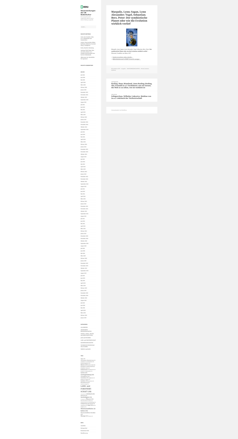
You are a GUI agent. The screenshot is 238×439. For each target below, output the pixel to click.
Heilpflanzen (92, 377)
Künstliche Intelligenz (85, 384)
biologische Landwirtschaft (88, 366)
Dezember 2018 (84, 293)
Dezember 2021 (84, 206)
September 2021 (84, 213)
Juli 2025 (83, 104)
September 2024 (84, 129)
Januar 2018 (83, 317)
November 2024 (84, 124)
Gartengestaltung (87, 375)
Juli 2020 (83, 248)
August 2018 (83, 300)
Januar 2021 (83, 233)
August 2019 (83, 273)
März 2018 (83, 313)
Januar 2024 (83, 146)
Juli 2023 (83, 159)
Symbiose (113, 70)
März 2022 (83, 199)
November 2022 (84, 179)
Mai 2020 (83, 253)
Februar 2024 (84, 144)
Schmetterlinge (92, 402)
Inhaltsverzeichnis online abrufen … (123, 57)
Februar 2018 (84, 315)
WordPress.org (84, 433)
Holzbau (83, 379)
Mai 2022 (83, 194)
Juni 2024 (83, 134)
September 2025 (84, 99)
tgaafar (124, 68)
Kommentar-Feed (85, 430)
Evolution (146, 68)
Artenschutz (90, 361)
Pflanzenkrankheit (85, 400)
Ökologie (84, 416)
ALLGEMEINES (84, 327)
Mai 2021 (83, 223)
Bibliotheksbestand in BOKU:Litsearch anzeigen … (127, 59)
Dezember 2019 (84, 263)
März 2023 (83, 169)
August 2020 (83, 246)
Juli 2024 (83, 132)
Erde (143, 68)
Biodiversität (91, 365)
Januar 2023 (83, 174)
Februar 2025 (84, 117)
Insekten (84, 381)
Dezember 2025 (84, 92)
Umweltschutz (84, 405)
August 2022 (83, 186)
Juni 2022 (83, 191)
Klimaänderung (85, 382)
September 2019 (84, 270)
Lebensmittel (83, 394)
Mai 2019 (83, 280)
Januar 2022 (83, 203)
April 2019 (83, 283)
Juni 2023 (83, 161)
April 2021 (83, 226)
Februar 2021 (84, 231)
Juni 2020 (83, 251)
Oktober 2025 (84, 97)
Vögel (90, 405)
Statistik (92, 403)
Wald (94, 405)
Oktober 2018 (84, 298)
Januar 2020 (83, 260)
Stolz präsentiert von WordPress (119, 110)
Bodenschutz (92, 369)
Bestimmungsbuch (85, 363)
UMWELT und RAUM (85, 349)
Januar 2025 (83, 119)
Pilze (91, 400)
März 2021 (83, 228)
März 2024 (83, 142)
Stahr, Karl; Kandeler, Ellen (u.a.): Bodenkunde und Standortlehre (87, 38)
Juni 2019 (83, 278)
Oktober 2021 (84, 211)
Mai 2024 (83, 137)
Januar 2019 (83, 290)
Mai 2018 (83, 308)
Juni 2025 (83, 107)
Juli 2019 (83, 275)
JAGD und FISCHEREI (86, 337)
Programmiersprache (85, 402)
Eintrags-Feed (84, 428)
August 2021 (83, 216)
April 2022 (83, 196)
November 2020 (84, 238)
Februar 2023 (84, 171)
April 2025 (83, 112)
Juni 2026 (83, 77)
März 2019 (83, 285)
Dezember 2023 (84, 149)
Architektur (84, 361)
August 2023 (83, 156)
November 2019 (84, 265)
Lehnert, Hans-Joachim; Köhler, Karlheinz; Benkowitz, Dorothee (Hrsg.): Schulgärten (88, 44)
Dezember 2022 (84, 176)
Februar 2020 (84, 258)
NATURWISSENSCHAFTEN (87, 342)
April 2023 (83, 166)
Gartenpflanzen (85, 376)
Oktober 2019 (84, 268)
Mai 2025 (83, 109)
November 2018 (84, 295)
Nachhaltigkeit (86, 397)
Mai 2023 (83, 164)
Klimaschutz (91, 381)
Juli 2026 (83, 75)
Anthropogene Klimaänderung (88, 360)
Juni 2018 (83, 305)
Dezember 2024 (84, 122)
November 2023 (84, 151)
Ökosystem (90, 416)
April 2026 (83, 82)
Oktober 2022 (84, 181)
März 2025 (83, 114)
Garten (84, 373)
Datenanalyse (89, 371)
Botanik (83, 371)
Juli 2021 (83, 218)
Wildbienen (83, 406)
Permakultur (83, 399)
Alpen (83, 358)
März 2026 (83, 85)
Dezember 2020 (84, 236)
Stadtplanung (85, 403)
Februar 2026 (84, 87)
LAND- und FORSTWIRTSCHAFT (88, 340)
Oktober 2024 (84, 127)
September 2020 (84, 243)
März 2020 (83, 256)
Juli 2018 (83, 303)
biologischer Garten (85, 368)
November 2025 (84, 94)
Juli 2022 (83, 189)
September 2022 (84, 184)
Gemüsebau (84, 377)
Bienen (84, 365)
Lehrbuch (90, 394)
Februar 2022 (84, 201)
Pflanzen (89, 399)
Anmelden (83, 425)
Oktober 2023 (84, 154)
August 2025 (83, 102)
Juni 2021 (83, 221)
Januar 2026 (83, 90)
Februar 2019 (84, 288)
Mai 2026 (83, 80)
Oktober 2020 (84, 241)
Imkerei (88, 379)
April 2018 (83, 310)
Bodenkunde (85, 369)
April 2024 (83, 139)
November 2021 (84, 208)
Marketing (84, 395)
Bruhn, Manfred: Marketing (87, 48)
